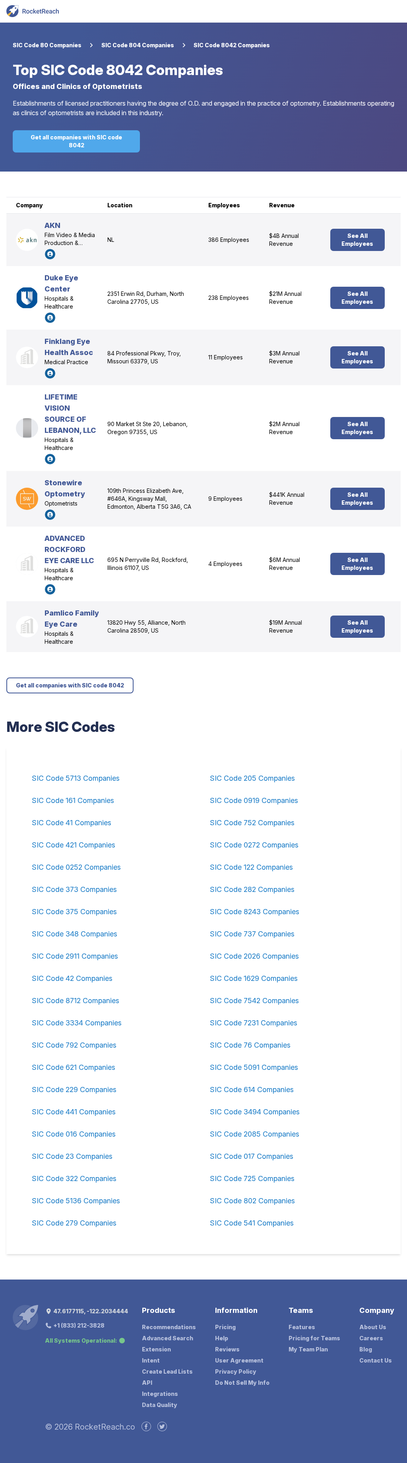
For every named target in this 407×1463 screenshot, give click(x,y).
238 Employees (228, 297)
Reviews (227, 1349)
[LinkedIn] (50, 254)
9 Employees (225, 498)
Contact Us (375, 1360)
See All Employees (357, 239)
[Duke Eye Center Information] (27, 298)
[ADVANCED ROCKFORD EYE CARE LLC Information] (27, 564)
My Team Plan (308, 1349)
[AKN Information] (27, 240)
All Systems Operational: (81, 1340)
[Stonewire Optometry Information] (27, 499)
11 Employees (225, 357)
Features (302, 1327)
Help (221, 1338)
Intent (151, 1360)
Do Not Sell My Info (242, 1382)
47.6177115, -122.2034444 (90, 1311)
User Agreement (239, 1360)
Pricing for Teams (314, 1338)
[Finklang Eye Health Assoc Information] (27, 357)
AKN (52, 225)
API (147, 1382)
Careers (371, 1338)
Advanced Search (167, 1338)
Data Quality (159, 1404)
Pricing (225, 1327)
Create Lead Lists (167, 1371)
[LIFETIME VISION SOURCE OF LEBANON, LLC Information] (27, 428)
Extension (156, 1349)
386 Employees (228, 239)
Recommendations (169, 1327)
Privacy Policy (235, 1371)
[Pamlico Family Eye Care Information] (27, 626)
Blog (365, 1349)
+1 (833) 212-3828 (78, 1325)
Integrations (160, 1393)
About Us (372, 1327)
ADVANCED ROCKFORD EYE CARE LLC (69, 549)
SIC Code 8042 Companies (232, 45)
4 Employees (225, 563)
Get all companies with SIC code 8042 (76, 141)
